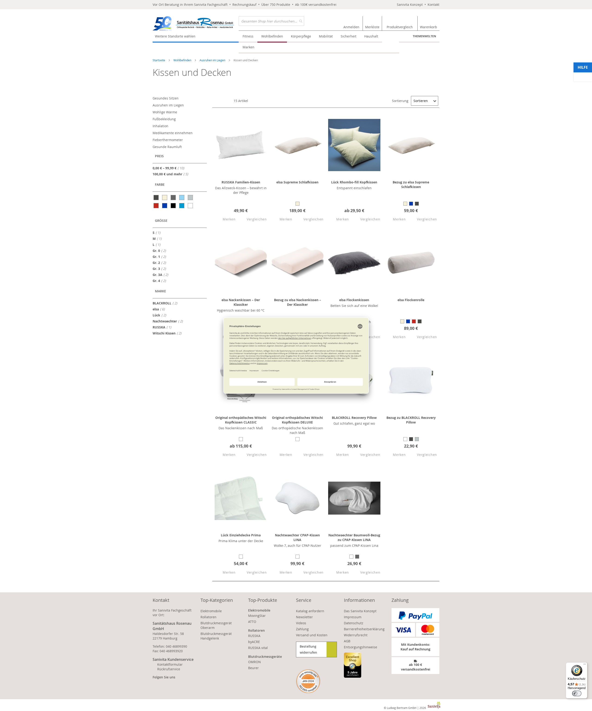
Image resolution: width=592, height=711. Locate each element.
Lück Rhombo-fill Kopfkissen (354, 182)
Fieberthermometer (168, 140)
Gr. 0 (161, 250)
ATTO (252, 621)
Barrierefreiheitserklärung (364, 629)
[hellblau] (182, 197)
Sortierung (400, 101)
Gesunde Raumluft (167, 147)
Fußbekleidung (164, 119)
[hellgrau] (190, 197)
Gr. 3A (162, 274)
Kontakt (433, 4)
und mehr (172, 174)
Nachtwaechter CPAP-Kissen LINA (297, 537)
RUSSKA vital (258, 648)
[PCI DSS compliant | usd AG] (308, 681)
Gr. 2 (161, 262)
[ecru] (165, 197)
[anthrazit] (156, 197)
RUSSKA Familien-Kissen (241, 182)
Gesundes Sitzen (166, 98)
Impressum (352, 617)
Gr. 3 (161, 268)
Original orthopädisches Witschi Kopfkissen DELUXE (297, 419)
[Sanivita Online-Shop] (196, 23)
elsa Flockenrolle (411, 300)
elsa (160, 309)
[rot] (156, 205)
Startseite (159, 60)
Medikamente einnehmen (173, 133)
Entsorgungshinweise (360, 647)
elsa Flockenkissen (354, 300)
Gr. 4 (161, 280)
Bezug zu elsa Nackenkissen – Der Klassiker (297, 302)
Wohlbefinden (182, 60)
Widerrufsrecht (355, 635)
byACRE (254, 642)
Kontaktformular (170, 664)
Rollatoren (208, 617)
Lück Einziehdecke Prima (241, 535)
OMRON (254, 662)
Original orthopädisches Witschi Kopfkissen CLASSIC (240, 419)
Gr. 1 (161, 256)
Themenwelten (424, 36)
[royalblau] (165, 205)
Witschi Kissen (168, 333)
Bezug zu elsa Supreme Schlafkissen (411, 184)
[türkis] (182, 205)
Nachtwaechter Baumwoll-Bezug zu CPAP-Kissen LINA (354, 537)
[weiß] (190, 205)
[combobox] (271, 21)
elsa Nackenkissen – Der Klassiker (241, 302)
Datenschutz (353, 623)
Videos (301, 623)
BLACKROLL (166, 303)
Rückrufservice (168, 669)
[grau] (173, 197)
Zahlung (302, 629)
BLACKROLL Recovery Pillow (354, 417)
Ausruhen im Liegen (213, 60)
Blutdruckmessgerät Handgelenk (216, 635)
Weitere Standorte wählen (175, 36)
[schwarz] (173, 205)
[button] (225, 219)
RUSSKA (163, 327)
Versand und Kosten (311, 635)
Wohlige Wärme (165, 112)
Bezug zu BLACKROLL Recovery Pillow (411, 419)
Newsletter (304, 617)
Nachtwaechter (169, 321)
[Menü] (584, 665)
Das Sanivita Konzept (360, 611)
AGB (347, 641)
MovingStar (257, 615)
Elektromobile (211, 611)
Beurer (253, 668)
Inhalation (160, 126)
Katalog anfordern (310, 611)
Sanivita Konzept (410, 4)
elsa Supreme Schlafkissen (297, 182)
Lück (161, 315)
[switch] (576, 693)
